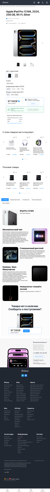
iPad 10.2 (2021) (20, 388)
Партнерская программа (23, 445)
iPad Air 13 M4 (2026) (21, 399)
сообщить (33, 103)
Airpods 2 (17, 425)
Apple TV (29, 412)
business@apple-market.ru (39, 363)
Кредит (19, 438)
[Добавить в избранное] (16, 137)
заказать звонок (39, 356)
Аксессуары (8, 434)
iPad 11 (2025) (19, 392)
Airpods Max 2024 (19, 414)
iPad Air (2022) (19, 385)
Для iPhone (6, 440)
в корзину (14, 154)
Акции (38, 442)
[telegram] (22, 375)
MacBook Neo (7, 411)
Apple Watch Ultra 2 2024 (36, 397)
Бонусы (19, 450)
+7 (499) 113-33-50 (40, 353)
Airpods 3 (17, 423)
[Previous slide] (8, 43)
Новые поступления (41, 438)
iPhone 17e (6, 390)
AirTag (28, 418)
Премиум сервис (8, 438)
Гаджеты (30, 408)
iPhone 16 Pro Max (8, 400)
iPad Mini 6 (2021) (20, 386)
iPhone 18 (6, 388)
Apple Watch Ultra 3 (34, 399)
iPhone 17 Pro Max (8, 392)
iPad (18, 382)
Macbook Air (7, 414)
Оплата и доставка (22, 443)
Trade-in (19, 452)
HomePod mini (30, 414)
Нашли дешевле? (12, 103)
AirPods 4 (17, 412)
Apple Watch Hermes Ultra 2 (36, 386)
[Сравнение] (14, 137)
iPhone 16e (6, 399)
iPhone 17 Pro (7, 393)
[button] (19, 490)
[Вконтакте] (25, 375)
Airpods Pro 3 (18, 411)
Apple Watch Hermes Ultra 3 (36, 388)
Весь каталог (40, 436)
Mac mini (6, 418)
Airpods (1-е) (18, 426)
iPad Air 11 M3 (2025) (21, 393)
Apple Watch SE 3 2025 (35, 390)
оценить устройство (33, 109)
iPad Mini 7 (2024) (20, 400)
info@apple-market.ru (38, 360)
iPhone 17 (6, 397)
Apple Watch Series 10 (35, 392)
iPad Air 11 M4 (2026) (21, 395)
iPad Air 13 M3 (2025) (21, 397)
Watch (32, 382)
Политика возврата (22, 440)
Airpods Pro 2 (18, 418)
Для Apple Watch (8, 445)
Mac (5, 408)
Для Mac (6, 443)
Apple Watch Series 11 (35, 393)
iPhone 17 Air (7, 395)
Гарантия (20, 447)
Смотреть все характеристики (14, 123)
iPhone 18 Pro (7, 386)
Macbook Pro (7, 412)
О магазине (20, 436)
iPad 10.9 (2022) (20, 390)
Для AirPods (7, 436)
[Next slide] (42, 43)
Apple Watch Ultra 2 (34, 395)
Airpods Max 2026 (19, 416)
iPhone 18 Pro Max (8, 385)
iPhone (6, 382)
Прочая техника (30, 419)
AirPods (17, 408)
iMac (5, 416)
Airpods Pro (17, 419)
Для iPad (6, 442)
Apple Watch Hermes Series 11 (37, 385)
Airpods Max (17, 421)
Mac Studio (6, 419)
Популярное (39, 440)
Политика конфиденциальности (25, 442)
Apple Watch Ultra (34, 400)
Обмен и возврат (22, 449)
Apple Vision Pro (30, 411)
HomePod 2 (29, 416)
